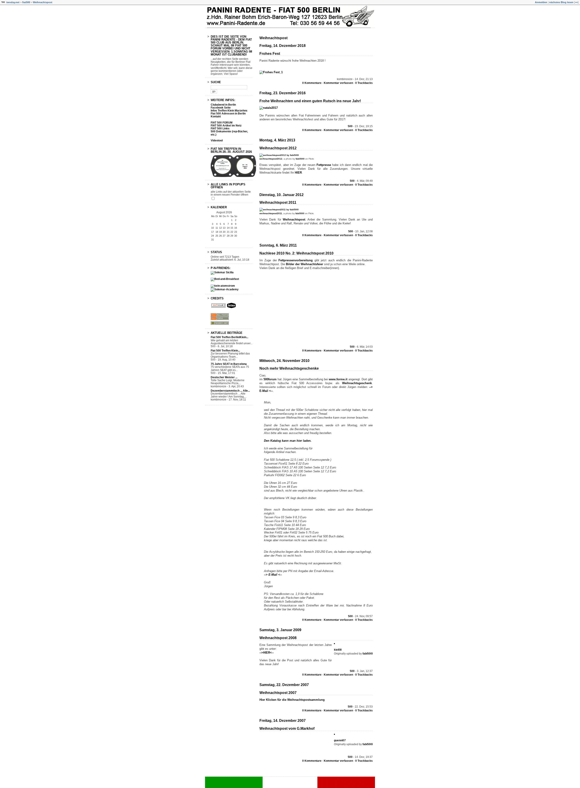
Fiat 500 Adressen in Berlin (228, 113)
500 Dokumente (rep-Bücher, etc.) (229, 133)
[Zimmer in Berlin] (225, 279)
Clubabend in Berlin (223, 104)
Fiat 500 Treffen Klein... (225, 350)
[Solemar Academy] (225, 289)
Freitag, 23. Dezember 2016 (282, 93)
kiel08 (338, 649)
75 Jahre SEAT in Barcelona (229, 364)
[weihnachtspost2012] (279, 155)
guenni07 (340, 740)
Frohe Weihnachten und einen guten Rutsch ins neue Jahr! (310, 101)
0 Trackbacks (364, 83)
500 (350, 126)
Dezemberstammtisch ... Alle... (230, 390)
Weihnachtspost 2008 (278, 638)
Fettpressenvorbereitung (296, 260)
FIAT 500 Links (220, 128)
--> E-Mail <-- (273, 574)
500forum (270, 379)
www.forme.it (338, 379)
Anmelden (541, 2)
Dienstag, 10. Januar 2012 (281, 195)
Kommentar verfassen (338, 83)
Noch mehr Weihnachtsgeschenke (289, 368)
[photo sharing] (334, 643)
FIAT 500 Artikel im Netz (226, 125)
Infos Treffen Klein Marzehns (229, 110)
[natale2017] (268, 107)
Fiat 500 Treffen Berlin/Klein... (229, 337)
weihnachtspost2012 (270, 159)
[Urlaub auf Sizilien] (222, 272)
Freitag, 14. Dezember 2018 (282, 46)
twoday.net (12, 2)
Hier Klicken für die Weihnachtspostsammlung (292, 699)
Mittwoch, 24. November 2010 (284, 361)
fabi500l (300, 159)
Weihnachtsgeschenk (357, 383)
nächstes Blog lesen (561, 2)
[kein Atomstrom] (223, 285)
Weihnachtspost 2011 (277, 202)
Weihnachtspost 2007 (278, 693)
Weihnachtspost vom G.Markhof (286, 728)
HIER (298, 172)
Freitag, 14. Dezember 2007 (282, 721)
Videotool (217, 140)
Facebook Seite (221, 107)
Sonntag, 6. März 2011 (278, 245)
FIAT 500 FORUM (221, 122)
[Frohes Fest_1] (271, 72)
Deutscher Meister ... (224, 377)
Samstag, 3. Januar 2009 (280, 630)
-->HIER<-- (266, 652)
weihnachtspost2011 (270, 213)
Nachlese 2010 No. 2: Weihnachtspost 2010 (296, 253)
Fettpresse (324, 165)
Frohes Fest (269, 54)
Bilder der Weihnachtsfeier (304, 264)
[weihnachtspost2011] (279, 209)
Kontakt (216, 116)
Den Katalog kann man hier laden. (288, 440)
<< (576, 2)
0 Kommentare (311, 83)
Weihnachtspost (42, 2)
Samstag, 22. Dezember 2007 (284, 685)
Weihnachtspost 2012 (278, 148)
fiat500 (26, 2)
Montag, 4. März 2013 (277, 140)
